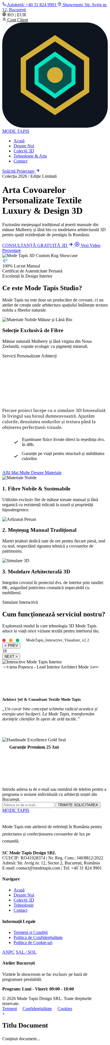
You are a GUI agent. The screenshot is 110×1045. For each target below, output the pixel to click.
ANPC (8, 952)
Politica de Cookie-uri (33, 942)
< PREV (11, 645)
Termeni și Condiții (31, 932)
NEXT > (11, 656)
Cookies (65, 1008)
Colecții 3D (24, 150)
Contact (20, 161)
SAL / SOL (26, 952)
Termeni (9, 1008)
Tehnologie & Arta (30, 156)
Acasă (19, 140)
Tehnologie (24, 905)
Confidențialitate (37, 1008)
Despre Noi (24, 145)
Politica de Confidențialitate (38, 937)
